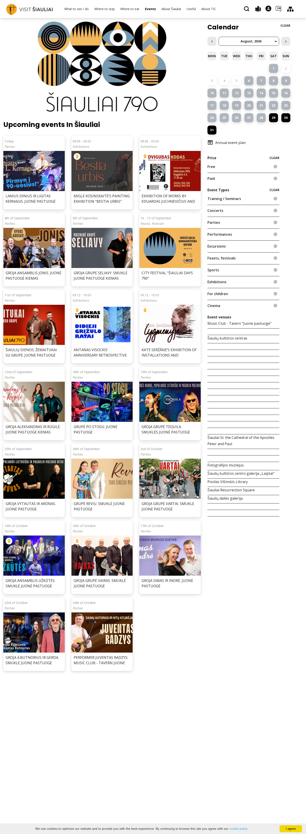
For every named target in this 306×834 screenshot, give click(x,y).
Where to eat (129, 9)
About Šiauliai (171, 9)
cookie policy (238, 828)
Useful (191, 9)
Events (150, 9)
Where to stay (104, 9)
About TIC (208, 9)
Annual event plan (230, 142)
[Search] (247, 9)
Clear (285, 25)
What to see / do (76, 9)
